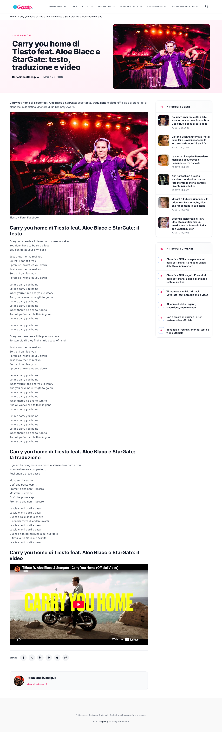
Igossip (105, 721)
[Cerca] (207, 6)
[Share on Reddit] (57, 657)
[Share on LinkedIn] (40, 657)
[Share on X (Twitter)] (32, 657)
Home (13, 16)
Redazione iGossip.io (25, 77)
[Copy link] (65, 657)
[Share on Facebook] (23, 657)
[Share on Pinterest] (49, 657)
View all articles (35, 684)
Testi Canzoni (21, 35)
